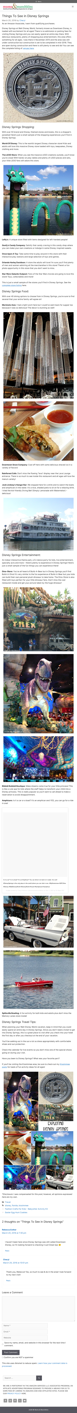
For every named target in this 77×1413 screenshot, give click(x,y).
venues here (28, 48)
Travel (8, 1202)
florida (15, 1205)
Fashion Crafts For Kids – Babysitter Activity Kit (26, 1209)
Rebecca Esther (9, 1230)
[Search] (39, 1378)
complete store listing (12, 285)
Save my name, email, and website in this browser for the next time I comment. (35, 1344)
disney (8, 1205)
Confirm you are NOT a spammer (18, 1357)
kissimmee (23, 1205)
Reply (7, 1251)
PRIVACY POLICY (14, 1394)
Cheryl (6, 1259)
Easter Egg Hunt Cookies (16, 1212)
